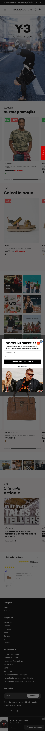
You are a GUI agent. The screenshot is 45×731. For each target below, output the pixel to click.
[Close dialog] (41, 341)
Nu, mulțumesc (22, 366)
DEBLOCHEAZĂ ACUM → (22, 361)
